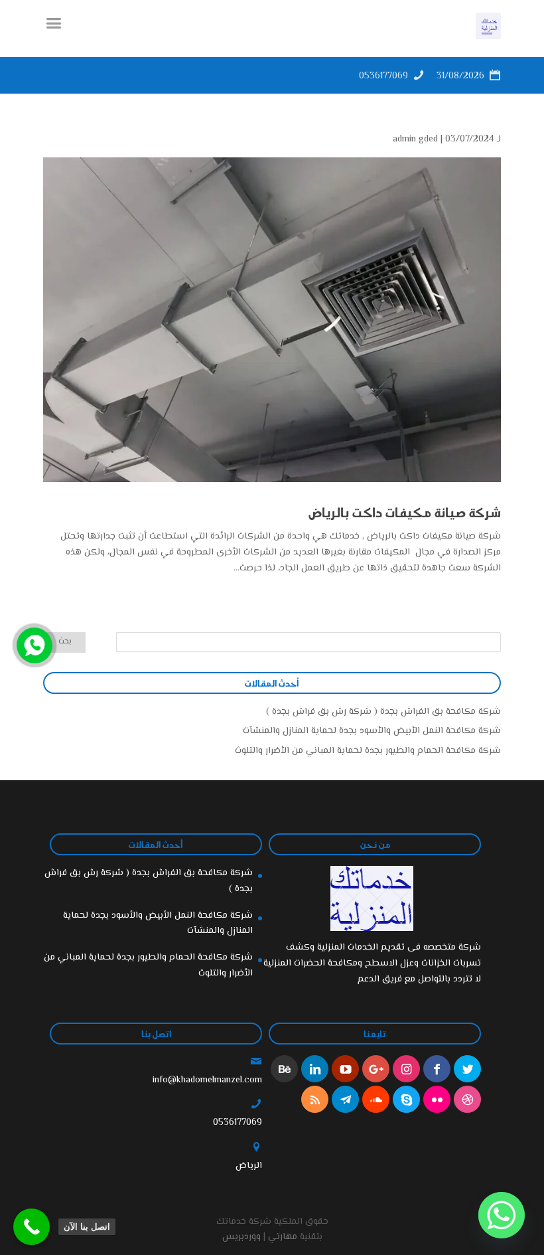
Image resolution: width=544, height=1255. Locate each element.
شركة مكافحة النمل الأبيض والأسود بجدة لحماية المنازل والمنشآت (372, 731)
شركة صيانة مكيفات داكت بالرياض (404, 512)
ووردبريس (241, 1237)
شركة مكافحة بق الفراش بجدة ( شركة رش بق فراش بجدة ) (383, 712)
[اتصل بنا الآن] (31, 1227)
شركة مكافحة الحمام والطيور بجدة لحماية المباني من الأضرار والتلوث (368, 751)
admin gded (415, 139)
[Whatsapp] (501, 1215)
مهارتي (282, 1237)
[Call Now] (33, 644)
